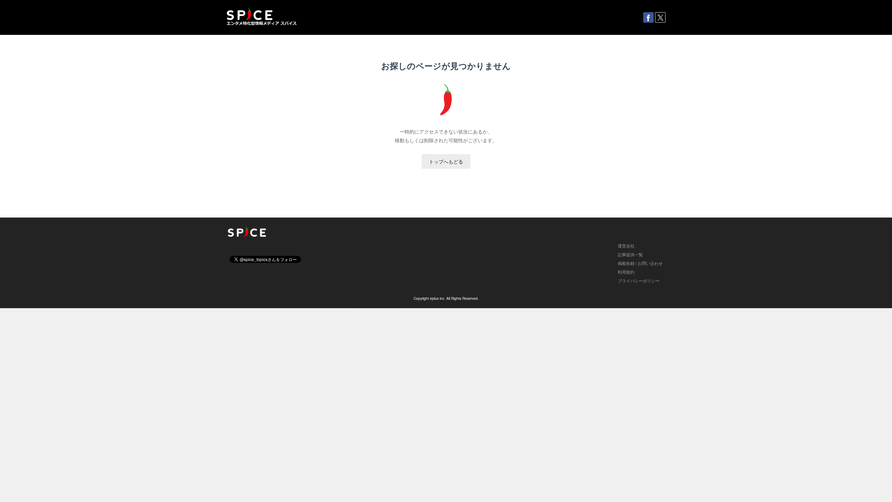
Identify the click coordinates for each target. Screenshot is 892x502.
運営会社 (626, 246)
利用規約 (626, 272)
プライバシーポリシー (639, 280)
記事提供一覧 (630, 254)
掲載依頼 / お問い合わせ (640, 263)
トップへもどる (446, 161)
